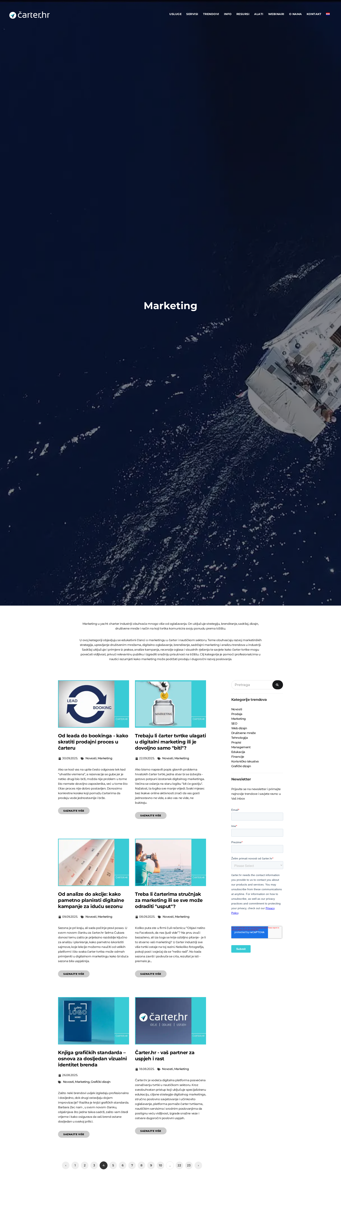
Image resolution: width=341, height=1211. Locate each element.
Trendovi (211, 14)
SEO (234, 723)
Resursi (243, 14)
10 (160, 1165)
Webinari (276, 14)
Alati (258, 14)
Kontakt (314, 14)
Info (228, 14)
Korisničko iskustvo (245, 761)
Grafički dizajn (101, 1082)
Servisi (192, 14)
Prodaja (236, 714)
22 (179, 1165)
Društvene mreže (243, 733)
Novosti (90, 758)
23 (188, 1165)
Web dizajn (239, 728)
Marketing (105, 758)
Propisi (236, 742)
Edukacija (238, 752)
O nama (295, 14)
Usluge (175, 14)
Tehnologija (239, 738)
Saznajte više (73, 810)
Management (241, 747)
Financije (237, 756)
